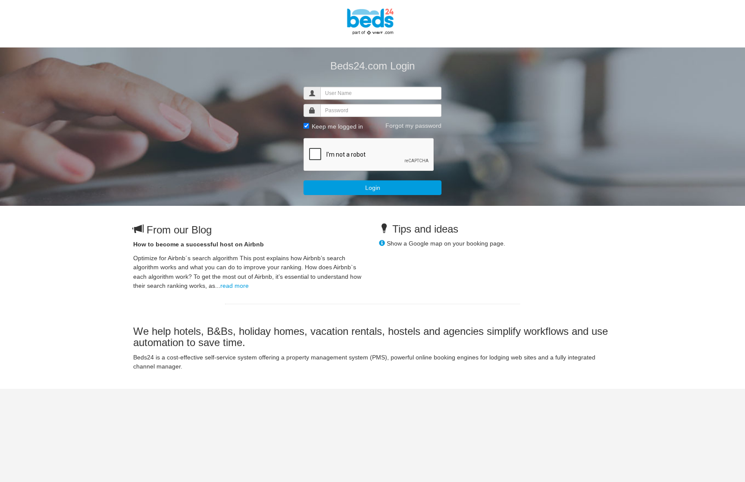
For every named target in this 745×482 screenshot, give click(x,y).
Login (372, 187)
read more (234, 285)
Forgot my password (413, 125)
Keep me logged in (336, 126)
